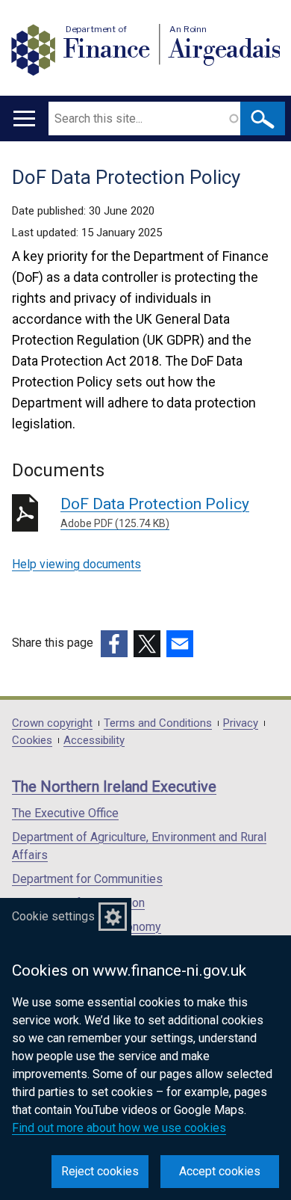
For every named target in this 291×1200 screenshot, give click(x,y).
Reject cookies (100, 1171)
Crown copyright (52, 723)
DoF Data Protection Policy (154, 512)
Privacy (240, 723)
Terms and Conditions (158, 723)
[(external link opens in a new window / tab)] (114, 643)
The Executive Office (65, 813)
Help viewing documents (76, 564)
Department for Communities (87, 879)
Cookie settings (53, 916)
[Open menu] (24, 118)
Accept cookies (219, 1171)
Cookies (32, 740)
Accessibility (94, 740)
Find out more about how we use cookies (119, 1128)
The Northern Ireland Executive (114, 787)
